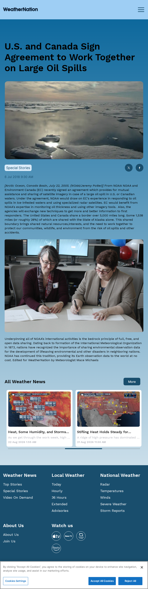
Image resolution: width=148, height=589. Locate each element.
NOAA (117, 185)
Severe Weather (113, 504)
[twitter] (128, 168)
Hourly (57, 491)
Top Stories (12, 484)
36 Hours (59, 497)
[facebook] (139, 168)
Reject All (130, 580)
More (132, 382)
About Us (11, 535)
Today (56, 484)
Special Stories (15, 491)
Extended (59, 504)
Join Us (9, 541)
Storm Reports (112, 511)
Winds (105, 497)
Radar (105, 484)
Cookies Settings (15, 580)
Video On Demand (18, 497)
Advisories (60, 511)
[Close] (142, 567)
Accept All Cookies (102, 580)
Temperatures (112, 491)
